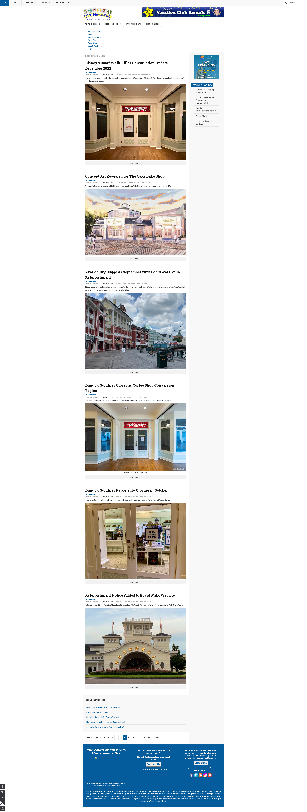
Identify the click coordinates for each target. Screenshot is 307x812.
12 (144, 737)
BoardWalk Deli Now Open (97, 712)
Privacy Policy (44, 3)
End (157, 737)
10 (133, 737)
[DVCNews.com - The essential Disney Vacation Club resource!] (98, 13)
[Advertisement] (206, 168)
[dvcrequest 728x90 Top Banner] (183, 12)
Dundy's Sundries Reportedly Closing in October (126, 490)
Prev (98, 737)
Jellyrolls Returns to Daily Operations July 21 (105, 727)
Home (4, 3)
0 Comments (91, 72)
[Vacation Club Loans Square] (206, 67)
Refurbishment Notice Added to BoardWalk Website (130, 595)
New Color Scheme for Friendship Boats (103, 707)
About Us (15, 3)
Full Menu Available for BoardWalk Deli (102, 717)
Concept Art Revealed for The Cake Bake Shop (125, 176)
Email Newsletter (62, 3)
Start (90, 737)
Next (150, 737)
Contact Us (28, 3)
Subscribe (201, 763)
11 (138, 737)
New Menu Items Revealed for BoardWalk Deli (105, 722)
